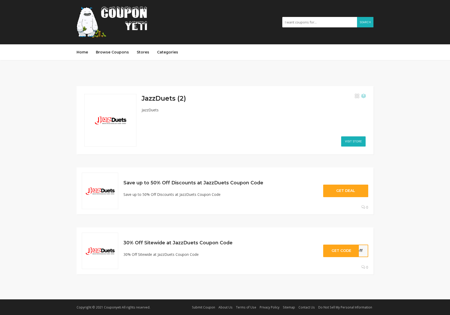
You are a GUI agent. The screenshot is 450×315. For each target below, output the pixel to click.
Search (365, 22)
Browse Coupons (112, 52)
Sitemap (289, 307)
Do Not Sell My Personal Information (345, 307)
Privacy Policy (269, 307)
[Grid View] (357, 96)
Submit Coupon (203, 307)
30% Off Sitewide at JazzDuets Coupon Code (178, 242)
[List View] (363, 96)
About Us (225, 307)
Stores (143, 52)
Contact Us (306, 307)
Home (82, 52)
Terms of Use (246, 307)
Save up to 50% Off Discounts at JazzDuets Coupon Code (193, 182)
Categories (167, 52)
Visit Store (353, 141)
